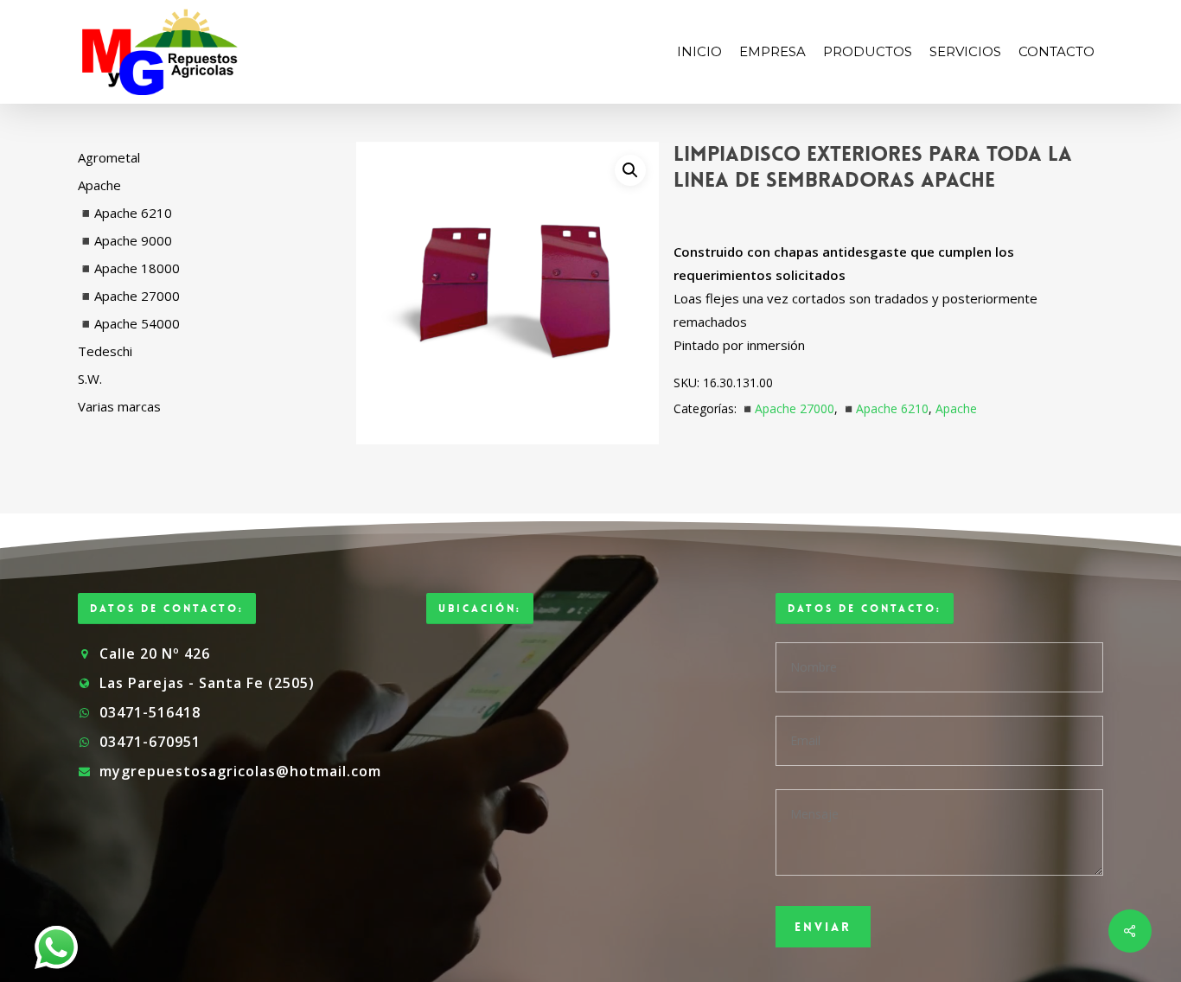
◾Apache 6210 (885, 408)
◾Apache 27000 (787, 408)
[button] (630, 170)
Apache (956, 408)
